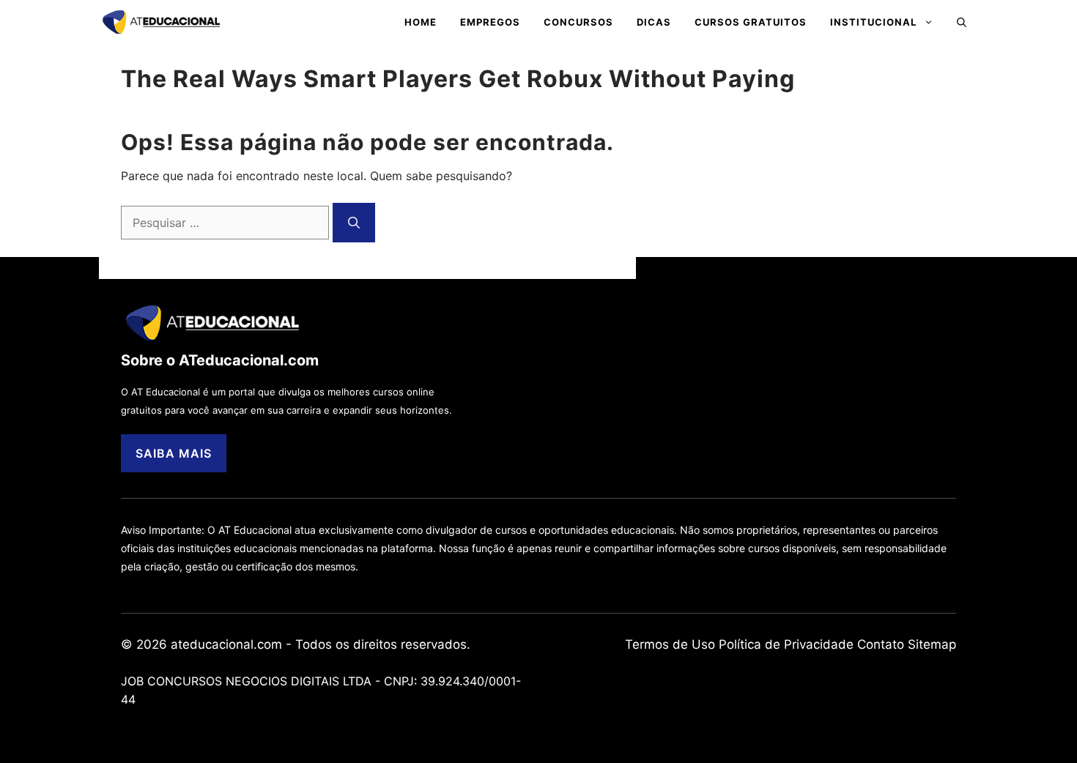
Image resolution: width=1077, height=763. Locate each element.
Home (420, 22)
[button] (961, 22)
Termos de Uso (670, 644)
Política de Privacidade (786, 644)
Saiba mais (174, 453)
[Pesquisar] (354, 222)
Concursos (578, 22)
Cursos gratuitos (751, 22)
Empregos (490, 22)
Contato (880, 644)
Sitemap (932, 644)
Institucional (873, 22)
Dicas (654, 22)
